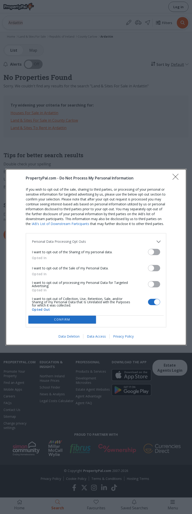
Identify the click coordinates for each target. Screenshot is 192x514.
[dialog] (96, 257)
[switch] (154, 252)
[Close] (177, 178)
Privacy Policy (123, 336)
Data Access (96, 336)
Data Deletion (69, 336)
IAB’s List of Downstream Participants (60, 223)
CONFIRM (62, 319)
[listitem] (96, 241)
